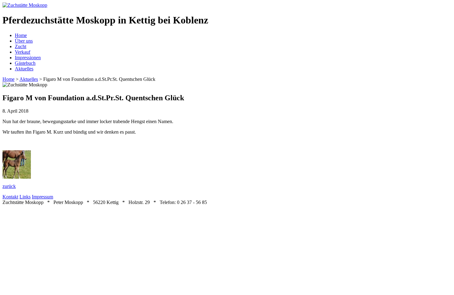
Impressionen (28, 57)
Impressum (42, 196)
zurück (9, 186)
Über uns (24, 41)
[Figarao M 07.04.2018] (16, 177)
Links (25, 196)
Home (21, 35)
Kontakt (10, 196)
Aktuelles (24, 68)
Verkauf (22, 52)
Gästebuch (25, 63)
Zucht (20, 46)
